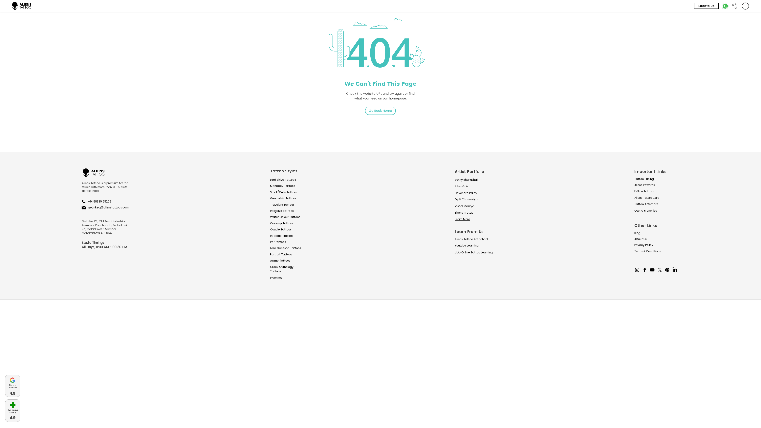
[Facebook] (644, 270)
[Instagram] (637, 270)
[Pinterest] (667, 270)
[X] (660, 270)
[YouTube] (652, 270)
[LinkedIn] (675, 270)
